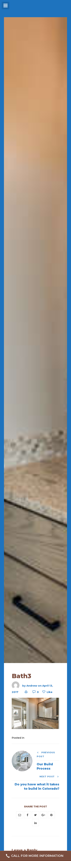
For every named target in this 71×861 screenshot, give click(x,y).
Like (49, 692)
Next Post (48, 776)
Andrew (31, 685)
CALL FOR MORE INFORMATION (37, 856)
